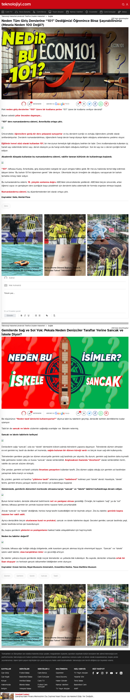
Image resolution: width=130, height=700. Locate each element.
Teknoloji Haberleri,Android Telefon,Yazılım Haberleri (23, 16)
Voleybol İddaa (25, 689)
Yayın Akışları (58, 12)
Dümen (7, 576)
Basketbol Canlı (80, 685)
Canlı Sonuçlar (110, 12)
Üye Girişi (5, 673)
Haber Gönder (61, 681)
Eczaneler (93, 12)
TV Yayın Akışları (63, 689)
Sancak (44, 576)
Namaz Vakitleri (76, 12)
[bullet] (39, 315)
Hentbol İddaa (24, 681)
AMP (76, 689)
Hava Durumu (24, 12)
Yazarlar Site (79, 677)
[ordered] (36, 315)
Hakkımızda (6, 685)
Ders (6, 206)
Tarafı (56, 576)
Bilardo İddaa (24, 685)
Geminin (20, 576)
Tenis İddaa (78, 681)
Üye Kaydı (5, 677)
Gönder (10, 316)
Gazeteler (60, 673)
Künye (3, 681)
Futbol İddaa (24, 673)
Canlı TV (8, 12)
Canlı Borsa (41, 12)
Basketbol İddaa (25, 677)
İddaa (124, 12)
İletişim (4, 689)
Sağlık (50, 16)
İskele (32, 576)
